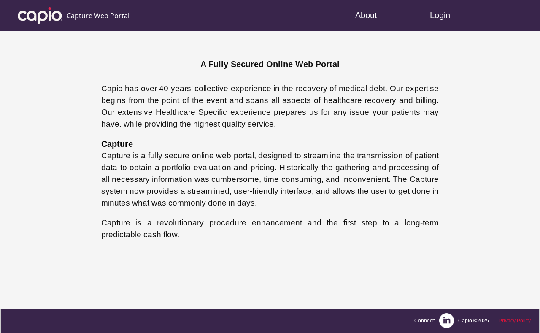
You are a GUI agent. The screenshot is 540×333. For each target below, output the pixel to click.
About (366, 15)
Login (440, 15)
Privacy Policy (515, 321)
